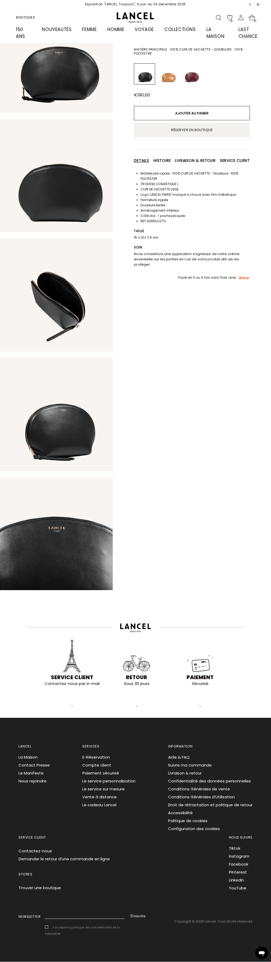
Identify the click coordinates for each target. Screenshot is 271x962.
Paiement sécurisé (100, 773)
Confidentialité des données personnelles (209, 781)
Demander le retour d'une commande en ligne (64, 859)
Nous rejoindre (33, 781)
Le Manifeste (31, 773)
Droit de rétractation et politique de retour (210, 805)
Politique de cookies (187, 820)
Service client (235, 160)
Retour (136, 677)
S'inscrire (138, 916)
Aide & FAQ (178, 757)
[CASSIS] (191, 73)
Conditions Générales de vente (199, 789)
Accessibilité (180, 813)
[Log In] (241, 17)
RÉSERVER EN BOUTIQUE (192, 129)
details (141, 160)
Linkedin (236, 880)
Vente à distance (99, 797)
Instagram (239, 856)
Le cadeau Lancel (99, 805)
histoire (162, 160)
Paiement (200, 677)
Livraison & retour (195, 160)
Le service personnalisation (109, 781)
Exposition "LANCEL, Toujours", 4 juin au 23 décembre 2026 (135, 4)
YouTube (237, 888)
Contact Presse (34, 765)
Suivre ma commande (190, 765)
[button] (250, 4)
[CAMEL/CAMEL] (167, 73)
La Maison (28, 757)
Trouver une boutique (40, 887)
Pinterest (238, 872)
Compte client (96, 765)
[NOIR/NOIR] (144, 73)
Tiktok (234, 848)
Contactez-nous (35, 851)
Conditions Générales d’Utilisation (201, 797)
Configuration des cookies (194, 828)
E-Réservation (96, 757)
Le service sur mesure (103, 789)
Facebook (238, 864)
